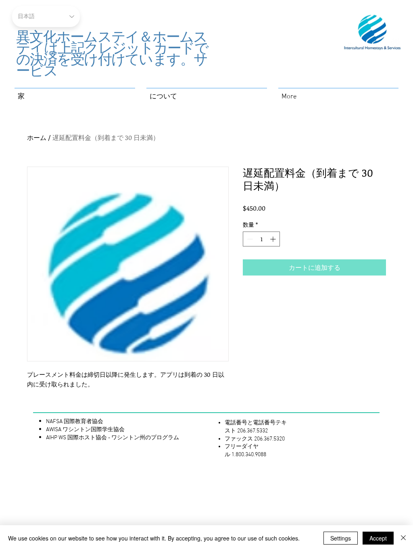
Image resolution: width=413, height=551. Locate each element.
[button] (207, 93)
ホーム (36, 137)
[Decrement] (249, 239)
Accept (378, 538)
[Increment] (274, 239)
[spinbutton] (261, 239)
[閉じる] (403, 538)
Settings (340, 538)
